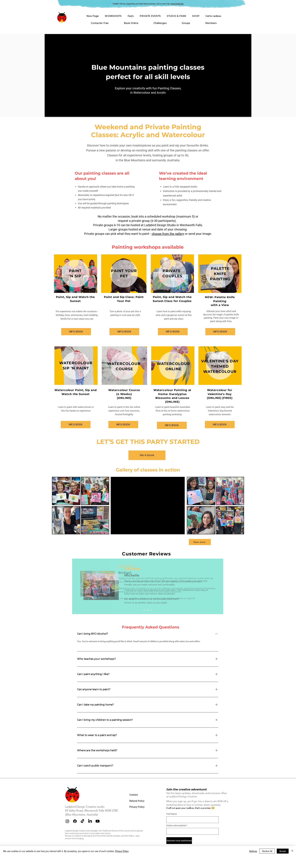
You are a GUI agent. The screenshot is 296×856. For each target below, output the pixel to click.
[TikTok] (82, 821)
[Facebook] (75, 821)
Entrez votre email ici (176, 825)
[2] (147, 610)
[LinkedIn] (90, 821)
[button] (150, 16)
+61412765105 (177, 4)
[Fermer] (292, 851)
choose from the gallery (168, 234)
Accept (282, 851)
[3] (151, 610)
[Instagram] (67, 821)
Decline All (267, 851)
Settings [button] (253, 851)
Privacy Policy (122, 851)
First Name (171, 814)
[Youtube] (97, 821)
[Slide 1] (144, 610)
